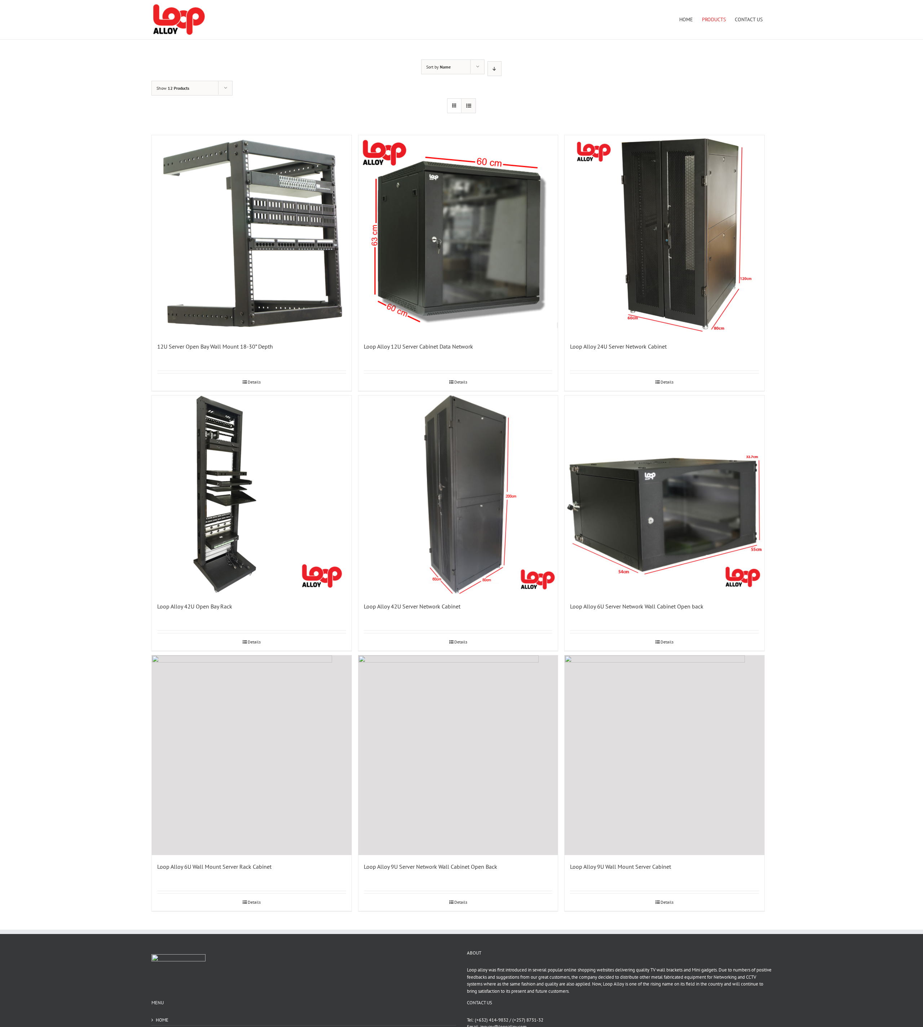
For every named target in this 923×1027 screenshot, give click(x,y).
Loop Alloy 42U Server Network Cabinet (412, 606)
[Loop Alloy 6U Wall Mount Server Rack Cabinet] (252, 755)
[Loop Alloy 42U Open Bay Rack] (252, 495)
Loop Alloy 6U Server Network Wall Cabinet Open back (636, 606)
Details (254, 382)
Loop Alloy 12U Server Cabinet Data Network (418, 346)
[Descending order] (494, 68)
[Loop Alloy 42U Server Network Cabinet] (458, 495)
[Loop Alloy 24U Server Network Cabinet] (664, 235)
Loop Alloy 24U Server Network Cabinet (618, 346)
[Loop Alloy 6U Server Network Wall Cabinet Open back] (664, 495)
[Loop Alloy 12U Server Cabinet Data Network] (458, 235)
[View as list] (469, 106)
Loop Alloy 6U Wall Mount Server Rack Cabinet (214, 866)
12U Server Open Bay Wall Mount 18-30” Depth (215, 346)
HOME (162, 1020)
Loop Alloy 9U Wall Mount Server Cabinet (620, 866)
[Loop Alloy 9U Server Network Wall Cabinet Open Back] (458, 755)
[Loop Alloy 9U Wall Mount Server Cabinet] (664, 755)
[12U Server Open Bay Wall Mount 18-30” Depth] (252, 235)
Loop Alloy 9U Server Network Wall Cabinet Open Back (430, 866)
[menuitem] (686, 19)
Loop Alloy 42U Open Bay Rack (194, 606)
